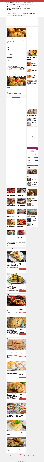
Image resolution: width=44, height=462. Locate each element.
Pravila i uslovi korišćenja (15, 458)
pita (12, 93)
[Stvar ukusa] (3, 0)
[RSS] (23, 460)
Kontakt (19, 458)
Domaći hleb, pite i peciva (15, 4)
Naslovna (8, 4)
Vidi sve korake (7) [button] (22, 312)
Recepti (11, 4)
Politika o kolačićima (23, 458)
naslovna (20, 93)
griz (7, 93)
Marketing (30, 458)
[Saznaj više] (36, 107)
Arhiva (32, 458)
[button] (24, 13)
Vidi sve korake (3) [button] (22, 377)
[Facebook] (20, 460)
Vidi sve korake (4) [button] (22, 356)
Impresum (12, 458)
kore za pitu (10, 93)
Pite (19, 4)
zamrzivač (16, 93)
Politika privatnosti (27, 458)
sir (14, 93)
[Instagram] (22, 460)
